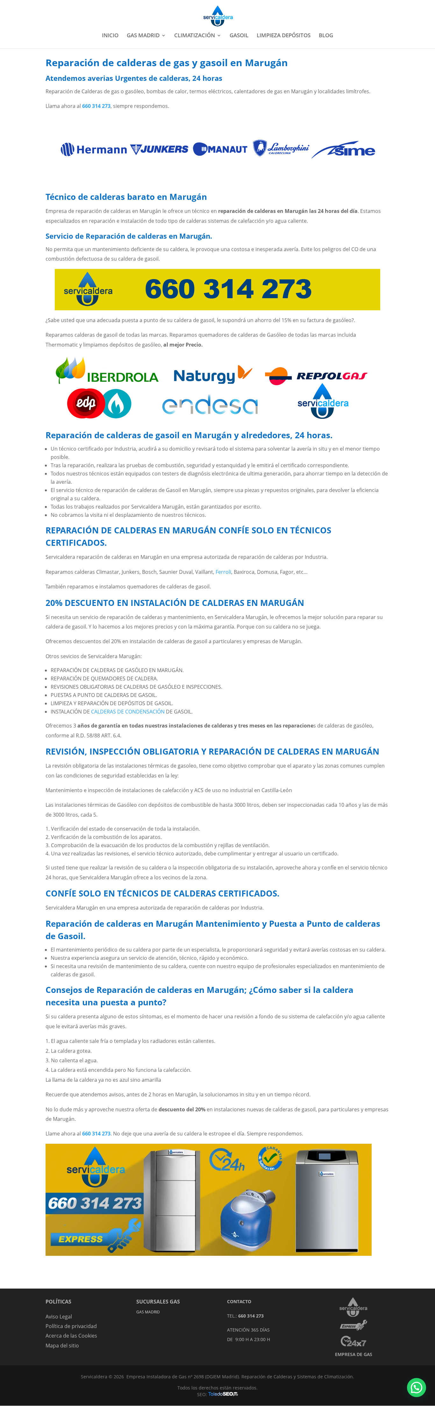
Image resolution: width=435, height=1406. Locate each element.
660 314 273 (96, 1133)
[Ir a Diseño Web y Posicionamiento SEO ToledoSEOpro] (223, 1394)
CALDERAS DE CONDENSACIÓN (128, 711)
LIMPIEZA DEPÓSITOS (283, 36)
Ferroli (223, 571)
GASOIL (239, 36)
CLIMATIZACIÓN (194, 36)
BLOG (326, 36)
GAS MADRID (143, 36)
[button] (416, 1387)
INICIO (110, 36)
